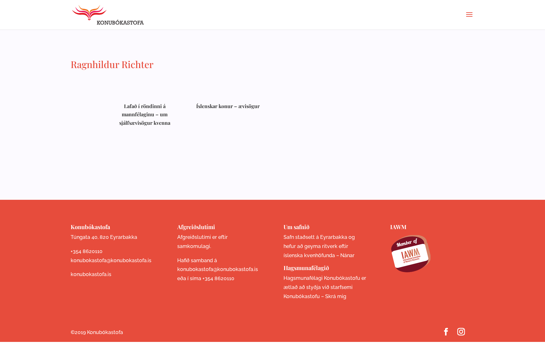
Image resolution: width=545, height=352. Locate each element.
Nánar (347, 255)
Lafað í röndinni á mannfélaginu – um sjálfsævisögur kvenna (144, 114)
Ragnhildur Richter (112, 64)
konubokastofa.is (91, 274)
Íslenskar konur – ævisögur (228, 106)
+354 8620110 (87, 251)
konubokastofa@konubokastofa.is (111, 260)
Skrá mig (335, 296)
